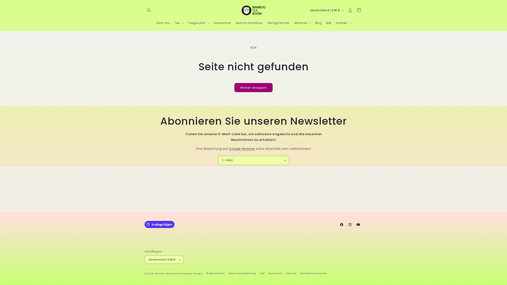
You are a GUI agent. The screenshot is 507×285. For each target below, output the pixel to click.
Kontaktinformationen (313, 273)
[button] (149, 10)
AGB (262, 273)
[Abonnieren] (284, 160)
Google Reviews (242, 148)
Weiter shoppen (253, 88)
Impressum (275, 273)
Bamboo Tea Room (166, 273)
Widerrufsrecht (215, 273)
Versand (291, 273)
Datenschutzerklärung (242, 273)
